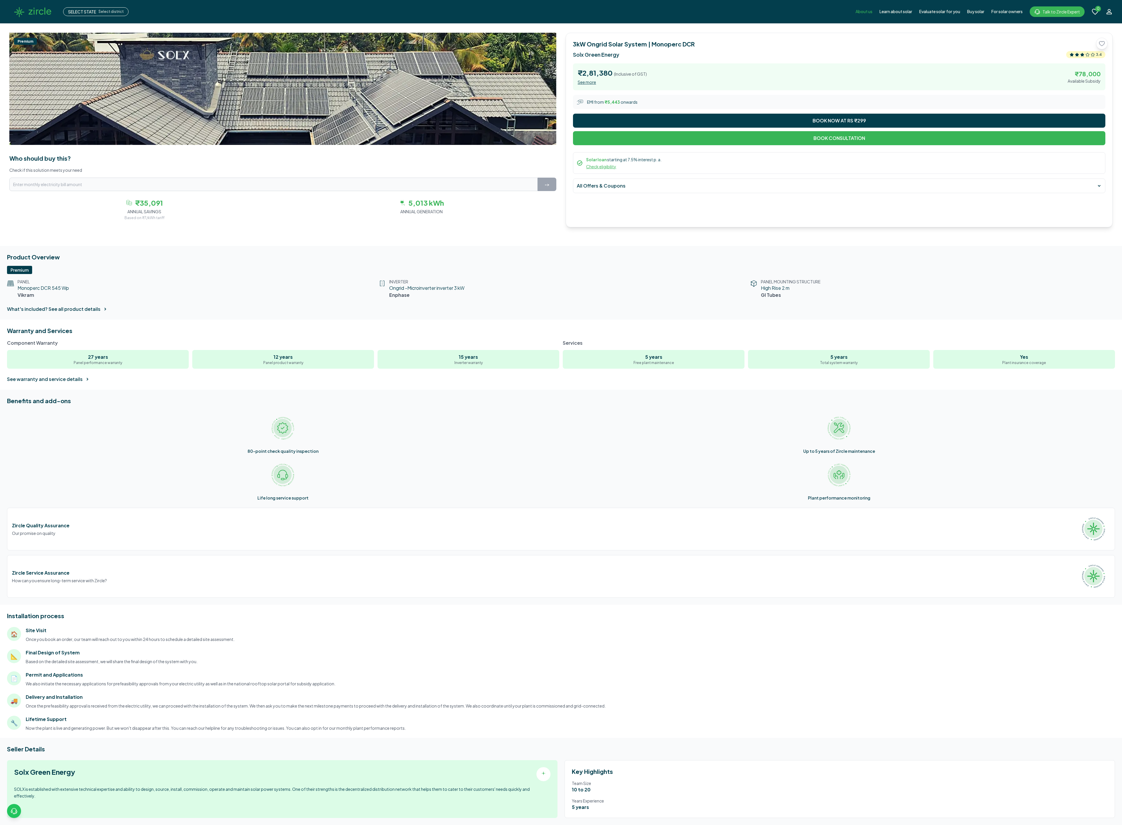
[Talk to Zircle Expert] (14, 811)
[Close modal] (617, 346)
